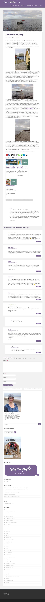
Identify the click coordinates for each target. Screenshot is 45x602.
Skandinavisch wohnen (10, 571)
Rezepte (16, 5)
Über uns (39, 5)
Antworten (38, 241)
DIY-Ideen (34, 5)
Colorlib (34, 600)
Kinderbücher (8, 550)
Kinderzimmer (8, 554)
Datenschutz (27, 600)
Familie (11, 5)
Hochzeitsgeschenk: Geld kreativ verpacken (12, 496)
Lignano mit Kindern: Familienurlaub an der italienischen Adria (16, 489)
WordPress (40, 600)
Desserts (7, 526)
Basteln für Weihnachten (10, 518)
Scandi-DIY (8, 569)
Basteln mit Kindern (9, 520)
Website (4, 381)
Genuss (7, 535)
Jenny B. (9, 231)
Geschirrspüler (15, 199)
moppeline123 (10, 276)
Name (4, 373)
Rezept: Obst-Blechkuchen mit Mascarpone (12, 492)
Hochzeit (7, 546)
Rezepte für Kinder (9, 567)
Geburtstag (10, 199)
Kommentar (5, 360)
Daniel (9, 329)
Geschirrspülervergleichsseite (23, 199)
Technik (7, 574)
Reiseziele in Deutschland (10, 563)
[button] (7, 155)
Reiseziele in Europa (9, 565)
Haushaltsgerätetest (29, 108)
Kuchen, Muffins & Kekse (10, 556)
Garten (7, 533)
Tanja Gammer (10, 247)
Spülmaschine (31, 199)
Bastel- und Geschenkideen (11, 514)
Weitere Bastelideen (9, 580)
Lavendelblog (19, 600)
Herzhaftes (8, 544)
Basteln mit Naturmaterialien (11, 522)
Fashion (7, 529)
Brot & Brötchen (9, 524)
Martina (9, 261)
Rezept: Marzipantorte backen (9, 494)
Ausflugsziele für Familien (10, 511)
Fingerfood (8, 531)
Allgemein (7, 509)
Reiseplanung (8, 561)
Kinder (7, 548)
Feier (6, 199)
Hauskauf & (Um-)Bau (10, 539)
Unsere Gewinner (7, 481)
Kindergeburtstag (9, 552)
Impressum (23, 600)
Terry (9, 292)
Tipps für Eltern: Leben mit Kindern (12, 576)
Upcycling (7, 578)
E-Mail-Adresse (6, 377)
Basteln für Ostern (9, 516)
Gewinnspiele (8, 537)
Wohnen (28, 5)
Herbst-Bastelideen (9, 541)
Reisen (7, 559)
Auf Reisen (22, 5)
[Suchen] (39, 424)
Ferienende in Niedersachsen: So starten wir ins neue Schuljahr (16, 487)
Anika (14, 37)
